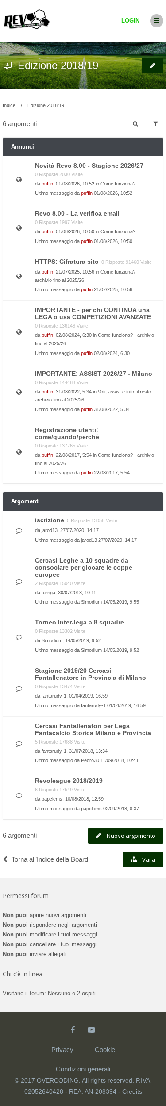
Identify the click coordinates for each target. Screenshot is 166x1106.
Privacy (62, 1049)
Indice (9, 105)
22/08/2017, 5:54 (112, 472)
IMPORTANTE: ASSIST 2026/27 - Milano (93, 373)
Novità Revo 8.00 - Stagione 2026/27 (89, 165)
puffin (47, 183)
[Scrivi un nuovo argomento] (152, 65)
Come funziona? (117, 183)
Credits (132, 1091)
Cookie (105, 1049)
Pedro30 (90, 760)
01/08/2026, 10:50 (113, 241)
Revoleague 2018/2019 (69, 780)
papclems (52, 799)
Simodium (91, 602)
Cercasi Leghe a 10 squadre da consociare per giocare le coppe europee (83, 567)
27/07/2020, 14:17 (117, 540)
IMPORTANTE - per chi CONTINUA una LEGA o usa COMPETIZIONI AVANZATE (93, 313)
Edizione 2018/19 (58, 65)
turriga (48, 592)
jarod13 (50, 530)
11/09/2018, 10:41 (119, 760)
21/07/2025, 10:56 (113, 289)
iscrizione (49, 520)
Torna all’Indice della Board (50, 859)
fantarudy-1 (54, 695)
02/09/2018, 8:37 (121, 808)
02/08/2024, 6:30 (112, 353)
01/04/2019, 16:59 (126, 705)
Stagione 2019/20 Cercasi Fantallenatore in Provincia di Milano (90, 674)
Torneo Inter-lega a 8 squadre (79, 622)
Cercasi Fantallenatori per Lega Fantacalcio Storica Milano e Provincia (93, 729)
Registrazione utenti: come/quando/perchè (67, 433)
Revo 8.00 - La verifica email (77, 213)
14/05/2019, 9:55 (121, 602)
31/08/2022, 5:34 (112, 409)
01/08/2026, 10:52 (113, 193)
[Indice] (27, 16)
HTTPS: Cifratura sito (67, 261)
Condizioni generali (83, 1069)
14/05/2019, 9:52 (121, 650)
